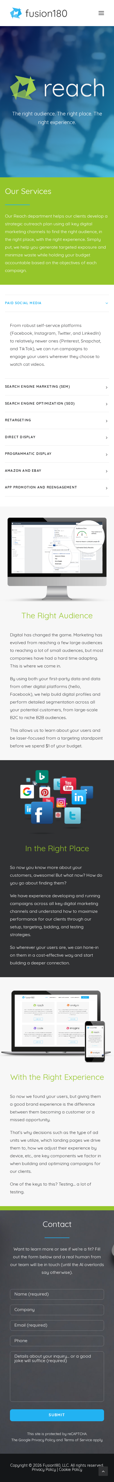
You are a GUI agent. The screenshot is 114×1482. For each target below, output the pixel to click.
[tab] (57, 303)
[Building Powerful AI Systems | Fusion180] (38, 13)
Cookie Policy (70, 1470)
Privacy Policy (43, 1440)
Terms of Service (78, 1440)
